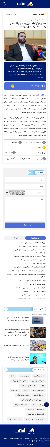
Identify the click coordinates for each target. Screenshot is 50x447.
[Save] (43, 152)
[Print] (39, 152)
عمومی (34, 14)
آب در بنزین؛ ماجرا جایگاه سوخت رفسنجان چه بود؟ (28, 271)
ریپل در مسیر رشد (38, 405)
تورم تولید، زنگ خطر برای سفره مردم (16, 345)
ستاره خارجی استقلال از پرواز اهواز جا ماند (31, 298)
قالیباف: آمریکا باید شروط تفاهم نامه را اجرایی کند (29, 267)
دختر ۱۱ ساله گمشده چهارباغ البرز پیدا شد (32, 280)
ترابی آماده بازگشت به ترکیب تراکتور (33, 295)
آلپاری (25, 390)
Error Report (13, 142)
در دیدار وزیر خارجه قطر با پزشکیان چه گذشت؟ (30, 288)
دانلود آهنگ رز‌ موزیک (19, 381)
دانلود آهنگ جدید (38, 390)
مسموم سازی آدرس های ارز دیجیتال (33, 400)
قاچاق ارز (11, 159)
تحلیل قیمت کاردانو (21, 405)
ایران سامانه (20, 445)
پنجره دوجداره (24, 376)
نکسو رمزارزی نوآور (23, 395)
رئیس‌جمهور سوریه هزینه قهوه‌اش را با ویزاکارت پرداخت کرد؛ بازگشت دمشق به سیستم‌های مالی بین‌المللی (16, 332)
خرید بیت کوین (39, 376)
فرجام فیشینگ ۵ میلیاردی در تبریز (34, 263)
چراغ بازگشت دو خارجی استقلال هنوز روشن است (29, 256)
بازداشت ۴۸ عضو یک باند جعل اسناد (33, 243)
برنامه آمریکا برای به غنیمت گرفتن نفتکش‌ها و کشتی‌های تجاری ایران (17, 319)
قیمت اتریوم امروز (15, 419)
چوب (42, 385)
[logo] (25, 3)
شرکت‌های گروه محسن (24, 159)
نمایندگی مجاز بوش (38, 381)
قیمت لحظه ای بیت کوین (36, 414)
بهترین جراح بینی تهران (28, 385)
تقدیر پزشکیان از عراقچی (37, 284)
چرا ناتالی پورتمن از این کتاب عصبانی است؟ (31, 246)
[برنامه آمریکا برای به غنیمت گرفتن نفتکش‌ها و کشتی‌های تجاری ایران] (37, 319)
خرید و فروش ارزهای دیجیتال (35, 419)
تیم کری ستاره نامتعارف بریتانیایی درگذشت (31, 260)
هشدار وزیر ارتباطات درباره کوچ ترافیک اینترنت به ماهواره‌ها (18, 358)
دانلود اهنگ (14, 390)
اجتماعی (41, 14)
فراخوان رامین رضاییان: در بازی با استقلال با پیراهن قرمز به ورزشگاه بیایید (26, 251)
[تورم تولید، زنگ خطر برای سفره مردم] (37, 345)
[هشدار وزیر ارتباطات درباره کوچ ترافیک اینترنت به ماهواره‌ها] (37, 358)
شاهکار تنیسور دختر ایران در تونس (34, 291)
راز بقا (12, 376)
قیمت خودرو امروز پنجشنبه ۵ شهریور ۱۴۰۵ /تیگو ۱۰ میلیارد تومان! (26, 275)
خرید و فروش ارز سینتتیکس (35, 409)
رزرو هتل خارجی (39, 395)
